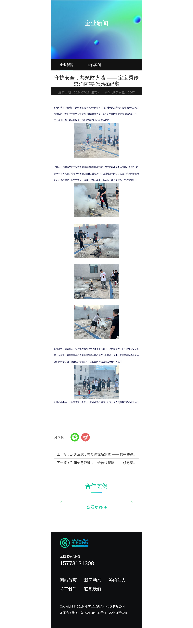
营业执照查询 (118, 613)
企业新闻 (66, 65)
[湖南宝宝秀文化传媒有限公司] (98, 7)
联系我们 (92, 589)
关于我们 (68, 589)
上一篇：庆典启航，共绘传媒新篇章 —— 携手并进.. (96, 454)
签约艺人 (117, 580)
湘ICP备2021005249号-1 (89, 613)
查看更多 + (96, 507)
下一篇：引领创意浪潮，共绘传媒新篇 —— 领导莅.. (96, 463)
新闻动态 (92, 580)
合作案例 (94, 65)
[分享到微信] (75, 437)
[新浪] (85, 437)
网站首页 (68, 580)
